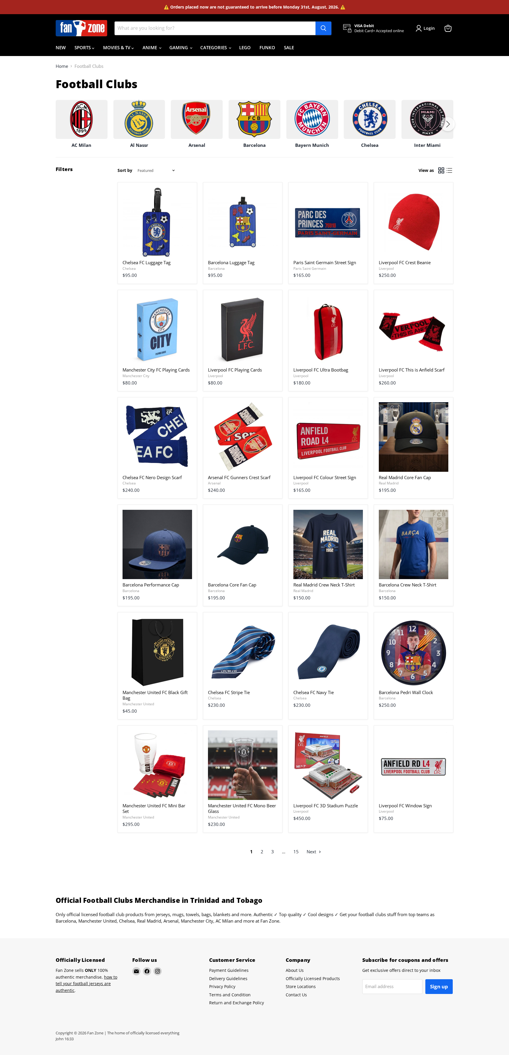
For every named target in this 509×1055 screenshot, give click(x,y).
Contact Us (296, 995)
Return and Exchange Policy (236, 1002)
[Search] (323, 28)
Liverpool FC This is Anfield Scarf (411, 370)
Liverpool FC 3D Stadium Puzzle (325, 805)
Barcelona (216, 268)
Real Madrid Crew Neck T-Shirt (324, 585)
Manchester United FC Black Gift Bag (155, 695)
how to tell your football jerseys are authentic (86, 983)
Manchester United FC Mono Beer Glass (242, 808)
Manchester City (136, 375)
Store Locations (301, 986)
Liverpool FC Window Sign (405, 805)
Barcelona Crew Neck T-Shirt (407, 585)
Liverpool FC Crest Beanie (405, 262)
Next (312, 851)
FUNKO (267, 47)
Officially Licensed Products (313, 978)
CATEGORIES (214, 47)
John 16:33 (65, 1038)
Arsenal (214, 483)
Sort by (125, 170)
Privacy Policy (222, 986)
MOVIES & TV (117, 47)
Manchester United (138, 703)
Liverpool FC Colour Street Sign (324, 477)
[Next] (448, 124)
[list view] (449, 170)
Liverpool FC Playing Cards (235, 370)
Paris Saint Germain (309, 268)
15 (296, 851)
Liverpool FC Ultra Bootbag (320, 370)
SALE (289, 47)
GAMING (179, 47)
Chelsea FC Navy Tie (313, 692)
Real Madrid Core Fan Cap (405, 477)
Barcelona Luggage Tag (231, 262)
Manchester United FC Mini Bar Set (154, 808)
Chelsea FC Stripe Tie (229, 692)
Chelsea (129, 268)
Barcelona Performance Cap (151, 585)
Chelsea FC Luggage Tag (147, 262)
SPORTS (83, 47)
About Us (295, 970)
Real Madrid (389, 483)
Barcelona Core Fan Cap (232, 585)
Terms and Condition (230, 995)
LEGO (245, 47)
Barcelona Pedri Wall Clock (406, 692)
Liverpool (386, 268)
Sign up (439, 986)
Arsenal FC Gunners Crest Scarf (239, 477)
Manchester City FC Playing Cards (156, 370)
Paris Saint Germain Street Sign (324, 262)
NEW (61, 47)
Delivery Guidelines (228, 978)
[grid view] (441, 170)
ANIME (150, 47)
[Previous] (61, 124)
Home (62, 66)
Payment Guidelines (229, 970)
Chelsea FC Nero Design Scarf (152, 477)
